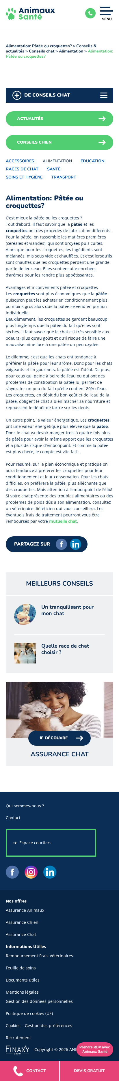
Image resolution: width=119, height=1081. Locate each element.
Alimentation (71, 51)
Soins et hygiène (24, 177)
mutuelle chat (63, 521)
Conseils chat (41, 51)
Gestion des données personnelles (39, 1001)
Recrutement (18, 1037)
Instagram (31, 872)
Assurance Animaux (25, 910)
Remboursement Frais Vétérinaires (39, 955)
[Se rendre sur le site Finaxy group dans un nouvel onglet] (20, 1049)
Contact (13, 817)
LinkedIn (75, 544)
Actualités (30, 118)
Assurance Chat (21, 934)
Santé (53, 169)
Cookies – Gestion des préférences (39, 1025)
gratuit (89, 1071)
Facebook (61, 544)
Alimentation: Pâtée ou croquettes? (39, 46)
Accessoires (20, 161)
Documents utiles (23, 980)
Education (92, 161)
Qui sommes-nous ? (25, 806)
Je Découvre (54, 738)
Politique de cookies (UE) (29, 1013)
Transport (63, 177)
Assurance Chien (22, 922)
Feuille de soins (21, 968)
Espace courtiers (35, 842)
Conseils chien (34, 142)
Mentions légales (22, 992)
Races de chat (22, 169)
